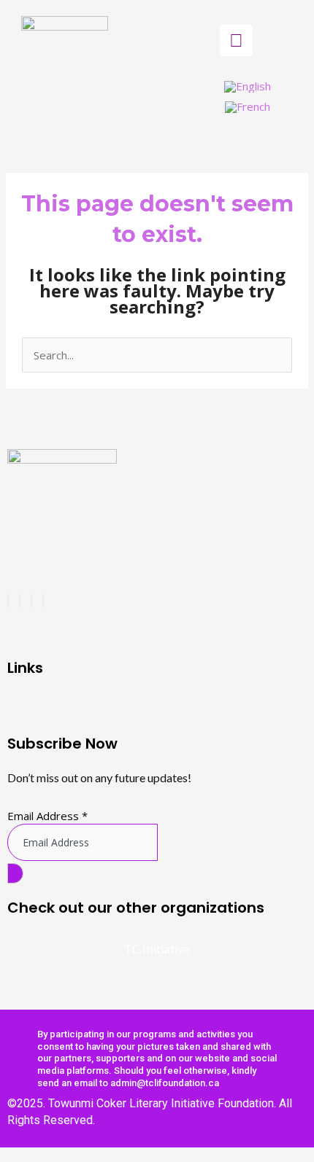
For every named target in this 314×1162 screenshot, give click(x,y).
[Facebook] (8, 601)
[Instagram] (19, 601)
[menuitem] (247, 87)
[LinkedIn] (43, 601)
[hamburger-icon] (236, 40)
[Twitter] (31, 601)
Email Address (47, 815)
